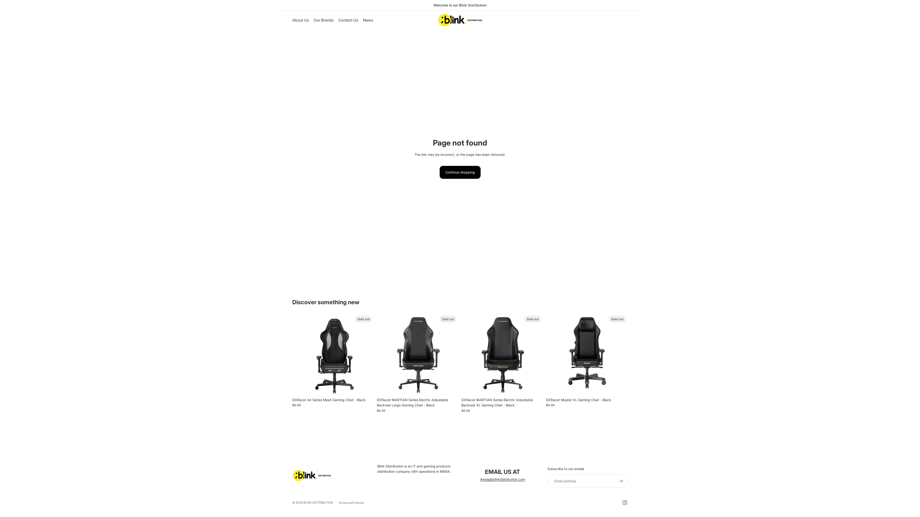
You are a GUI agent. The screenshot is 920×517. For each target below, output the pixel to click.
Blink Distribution (318, 502)
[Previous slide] (299, 354)
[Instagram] (625, 503)
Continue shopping (460, 172)
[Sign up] (621, 481)
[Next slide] (367, 354)
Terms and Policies (351, 503)
